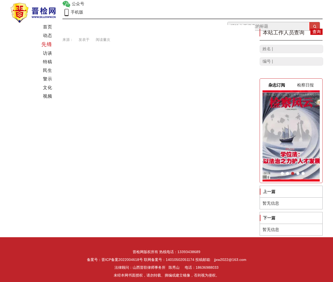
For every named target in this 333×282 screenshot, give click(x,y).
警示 (47, 79)
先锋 (46, 44)
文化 (47, 87)
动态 (47, 35)
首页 (47, 26)
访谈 (47, 53)
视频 (47, 96)
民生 (47, 70)
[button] (282, 173)
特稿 (47, 61)
